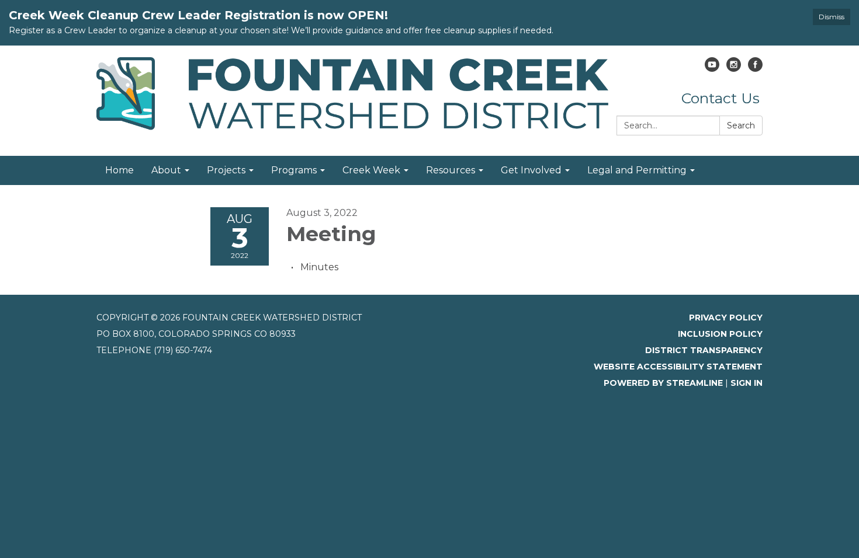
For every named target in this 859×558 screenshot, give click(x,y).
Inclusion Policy (720, 334)
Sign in (746, 383)
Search (741, 125)
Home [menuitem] (119, 170)
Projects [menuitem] (226, 170)
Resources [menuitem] (450, 170)
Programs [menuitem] (294, 170)
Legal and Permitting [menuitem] (637, 170)
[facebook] (755, 68)
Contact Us (720, 98)
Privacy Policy (726, 317)
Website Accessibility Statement (678, 366)
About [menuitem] (166, 170)
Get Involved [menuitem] (531, 170)
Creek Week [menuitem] (371, 170)
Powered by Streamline (663, 383)
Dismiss (831, 16)
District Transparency (704, 350)
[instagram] (733, 68)
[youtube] (712, 68)
